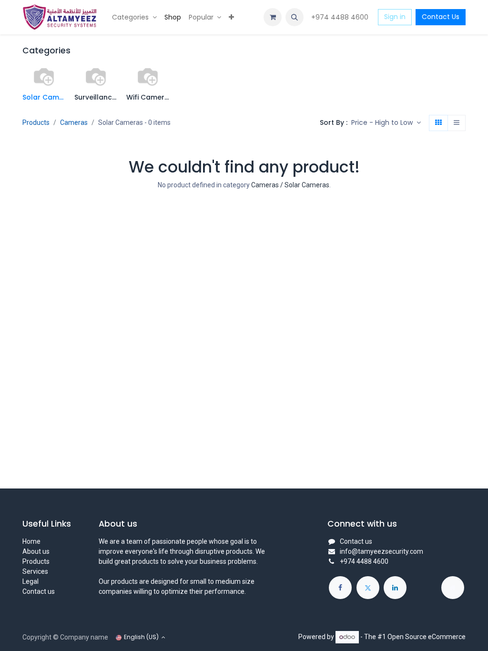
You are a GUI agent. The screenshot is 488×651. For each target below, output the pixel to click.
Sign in (395, 16)
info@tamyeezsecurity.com (381, 551)
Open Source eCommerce (426, 637)
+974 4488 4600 (340, 17)
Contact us (38, 591)
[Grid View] (438, 123)
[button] (294, 17)
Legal (30, 581)
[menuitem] (134, 17)
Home (31, 541)
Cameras (74, 122)
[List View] (456, 123)
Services (35, 571)
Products (36, 122)
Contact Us (440, 16)
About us (36, 551)
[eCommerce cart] (273, 17)
